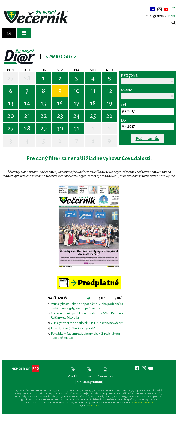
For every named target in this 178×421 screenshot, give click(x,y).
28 (27, 78)
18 (93, 103)
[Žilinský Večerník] (37, 17)
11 (92, 90)
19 (109, 103)
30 (60, 128)
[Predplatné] (89, 278)
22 (43, 115)
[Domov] (9, 33)
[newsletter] (173, 9)
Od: (124, 105)
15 (43, 103)
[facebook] (152, 9)
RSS (89, 375)
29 (43, 128)
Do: (124, 120)
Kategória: (129, 75)
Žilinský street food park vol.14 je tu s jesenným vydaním (87, 323)
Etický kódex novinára (142, 402)
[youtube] (166, 9)
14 (27, 103)
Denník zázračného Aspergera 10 (73, 328)
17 (76, 103)
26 (109, 115)
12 (109, 90)
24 (76, 115)
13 (10, 103)
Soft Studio (93, 405)
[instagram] (159, 9)
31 (76, 128)
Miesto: (127, 90)
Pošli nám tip (147, 138)
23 (60, 115)
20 (10, 115)
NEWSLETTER (105, 375)
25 (93, 115)
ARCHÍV (72, 375)
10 (76, 90)
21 (27, 115)
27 (10, 78)
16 (60, 103)
